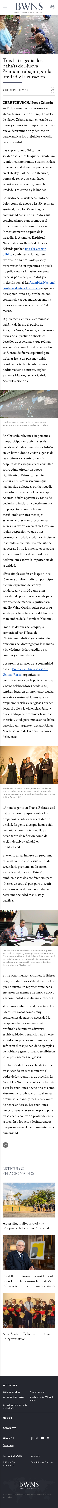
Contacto (36, 1455)
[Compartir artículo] (52, 90)
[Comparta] (5, 1145)
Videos (7, 1417)
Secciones (10, 1385)
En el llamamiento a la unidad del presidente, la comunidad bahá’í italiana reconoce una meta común (29, 1281)
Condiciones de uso (42, 1462)
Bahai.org (8, 1445)
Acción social (37, 1392)
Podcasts (9, 1428)
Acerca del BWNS (12, 1455)
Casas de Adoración (14, 1397)
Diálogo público (11, 1392)
